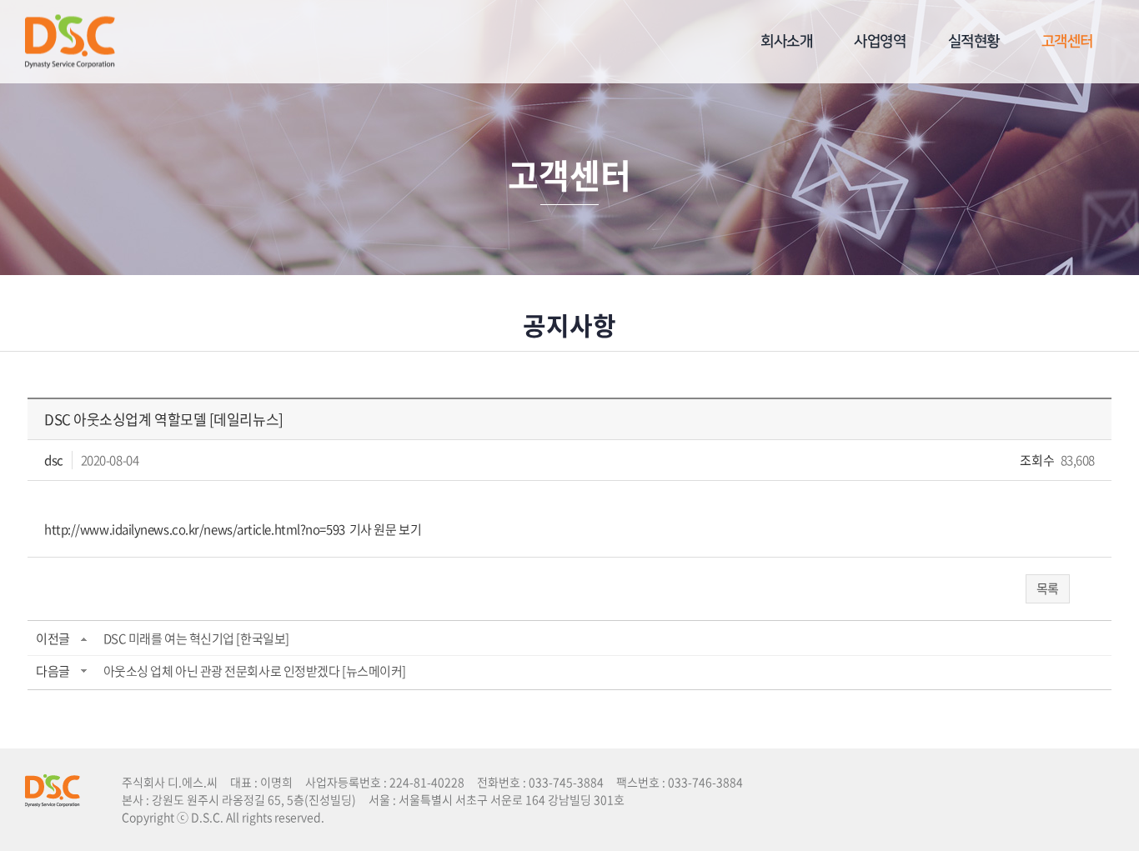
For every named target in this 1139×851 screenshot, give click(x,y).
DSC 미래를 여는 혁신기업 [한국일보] (196, 638)
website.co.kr (441, 816)
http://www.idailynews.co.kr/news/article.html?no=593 (194, 529)
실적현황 (974, 41)
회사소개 (786, 41)
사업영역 (880, 41)
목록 (1047, 588)
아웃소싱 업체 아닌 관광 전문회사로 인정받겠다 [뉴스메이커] (254, 671)
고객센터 (1067, 41)
